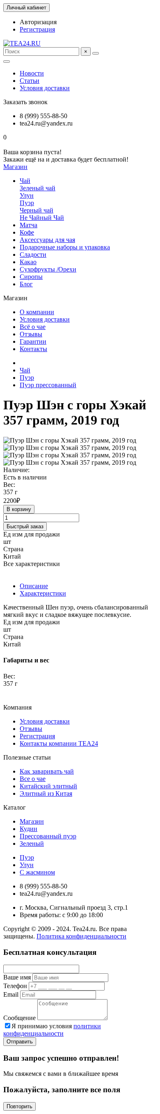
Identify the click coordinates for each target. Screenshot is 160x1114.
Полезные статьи (27, 757)
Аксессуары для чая (47, 239)
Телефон (15, 985)
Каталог (14, 807)
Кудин (28, 828)
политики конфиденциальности (52, 1030)
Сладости (33, 254)
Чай (25, 180)
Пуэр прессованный (48, 384)
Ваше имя (17, 977)
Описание (34, 585)
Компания (17, 707)
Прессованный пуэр (48, 836)
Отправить (20, 1042)
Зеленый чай (37, 188)
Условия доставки (45, 87)
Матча (28, 224)
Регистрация (37, 29)
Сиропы (31, 276)
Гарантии (33, 341)
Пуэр (27, 202)
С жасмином (37, 872)
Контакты (33, 348)
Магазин (32, 821)
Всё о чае (33, 326)
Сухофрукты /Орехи (48, 269)
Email (10, 994)
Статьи (29, 80)
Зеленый (32, 843)
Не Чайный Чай (42, 217)
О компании (37, 311)
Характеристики (43, 593)
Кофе (27, 232)
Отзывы (31, 334)
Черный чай (36, 210)
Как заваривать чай (47, 771)
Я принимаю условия (52, 1030)
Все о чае (33, 778)
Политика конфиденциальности (81, 936)
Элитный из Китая (46, 793)
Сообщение (19, 1017)
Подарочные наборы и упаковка (65, 247)
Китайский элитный (48, 786)
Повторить (19, 1106)
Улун (27, 195)
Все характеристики (31, 563)
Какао (28, 261)
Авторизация (38, 21)
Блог (26, 284)
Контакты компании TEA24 (59, 743)
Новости (32, 73)
